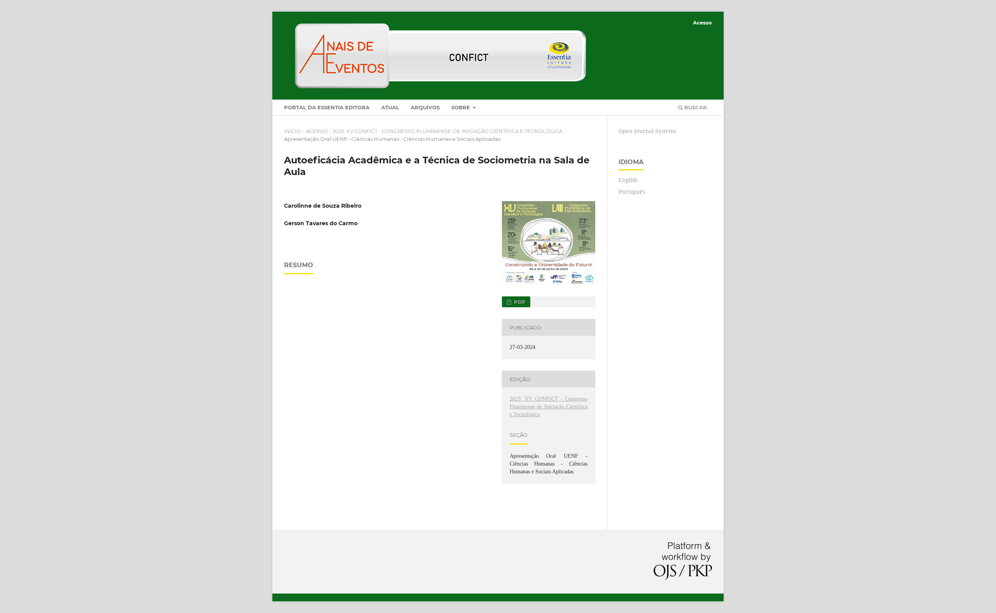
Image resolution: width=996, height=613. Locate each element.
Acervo (317, 131)
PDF (518, 302)
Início (292, 131)
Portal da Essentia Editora (327, 107)
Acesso (702, 22)
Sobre (461, 107)
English (628, 180)
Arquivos (425, 107)
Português (632, 191)
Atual (390, 107)
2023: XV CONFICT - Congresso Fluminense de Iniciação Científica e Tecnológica (447, 131)
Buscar (695, 107)
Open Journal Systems (647, 131)
